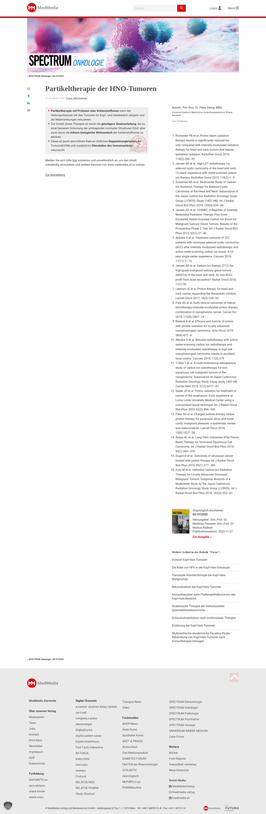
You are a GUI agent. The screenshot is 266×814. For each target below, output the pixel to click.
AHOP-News (130, 724)
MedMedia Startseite (42, 701)
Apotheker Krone (132, 735)
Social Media (177, 780)
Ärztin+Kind (129, 747)
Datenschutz (37, 763)
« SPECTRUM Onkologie (39, 76)
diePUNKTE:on (38, 780)
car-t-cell (81, 712)
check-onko (36, 797)
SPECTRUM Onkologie (183, 707)
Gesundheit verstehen (183, 764)
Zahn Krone (176, 736)
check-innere (37, 791)
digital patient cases (88, 735)
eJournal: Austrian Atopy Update (96, 706)
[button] (8, 806)
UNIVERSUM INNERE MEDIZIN (188, 731)
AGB (32, 757)
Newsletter (35, 746)
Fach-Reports (177, 758)
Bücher (173, 753)
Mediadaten (36, 717)
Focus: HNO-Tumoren (76, 98)
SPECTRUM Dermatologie (185, 702)
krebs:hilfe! (83, 759)
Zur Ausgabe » (202, 537)
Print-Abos (35, 740)
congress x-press (86, 718)
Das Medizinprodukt (135, 753)
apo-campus (37, 785)
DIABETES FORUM (134, 758)
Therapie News (131, 702)
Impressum (36, 752)
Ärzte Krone (129, 729)
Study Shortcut (85, 794)
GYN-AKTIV (129, 770)
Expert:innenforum (87, 741)
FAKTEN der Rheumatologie (140, 764)
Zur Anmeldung (55, 175)
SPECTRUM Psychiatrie (184, 719)
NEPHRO (131, 782)
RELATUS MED (85, 782)
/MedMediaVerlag (182, 786)
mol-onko (82, 765)
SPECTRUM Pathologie (184, 713)
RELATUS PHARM (87, 788)
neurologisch (130, 776)
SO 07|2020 (58, 76)
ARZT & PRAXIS (132, 741)
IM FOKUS (82, 753)
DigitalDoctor (84, 730)
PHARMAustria (131, 787)
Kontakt (34, 734)
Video (126, 707)
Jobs (32, 728)
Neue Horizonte (179, 770)
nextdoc (81, 770)
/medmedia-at (180, 798)
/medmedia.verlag (183, 792)
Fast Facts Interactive (89, 747)
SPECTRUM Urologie (182, 725)
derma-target (84, 724)
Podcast (81, 776)
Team (32, 723)
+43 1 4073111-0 (151, 808)
